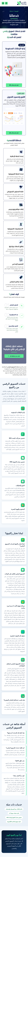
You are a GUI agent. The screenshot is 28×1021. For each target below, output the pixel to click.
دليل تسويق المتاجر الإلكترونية (14, 821)
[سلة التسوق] (6, 3)
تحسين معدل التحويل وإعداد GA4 (14, 817)
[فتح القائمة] (3, 3)
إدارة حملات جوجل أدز (14, 813)
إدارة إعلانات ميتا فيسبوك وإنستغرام (14, 809)
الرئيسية (16, 11)
